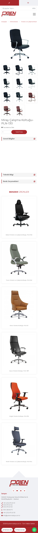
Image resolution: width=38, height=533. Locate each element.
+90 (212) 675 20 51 (9, 503)
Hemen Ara (8, 530)
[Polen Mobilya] (9, 14)
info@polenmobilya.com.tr (11, 515)
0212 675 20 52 (7, 505)
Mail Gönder (21, 530)
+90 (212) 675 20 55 (9, 512)
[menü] (35, 14)
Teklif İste (19, 132)
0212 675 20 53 (7, 507)
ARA (33, 8)
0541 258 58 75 (8, 510)
